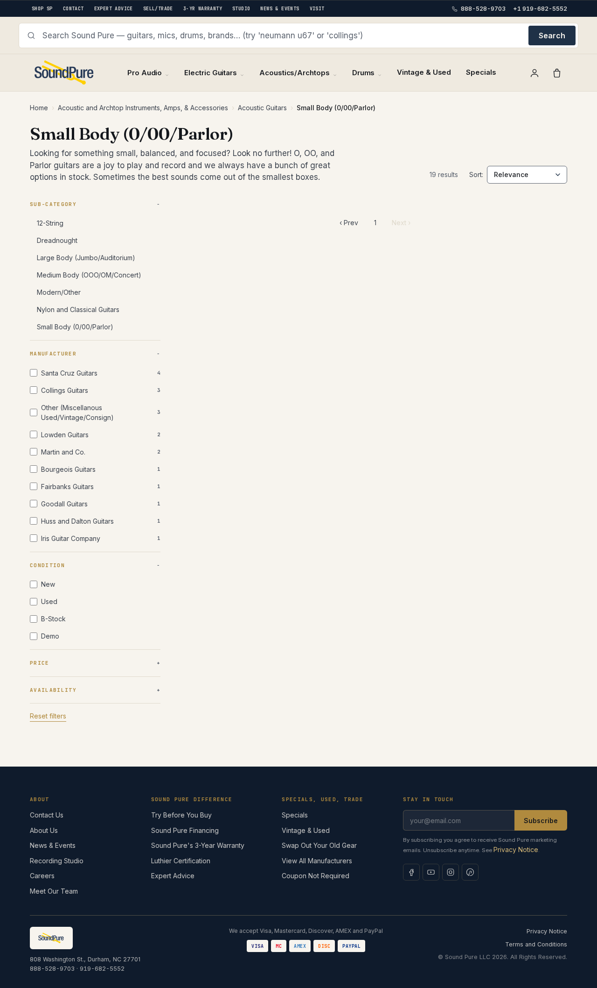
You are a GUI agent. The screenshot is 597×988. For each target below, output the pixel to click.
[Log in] (534, 73)
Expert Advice (172, 876)
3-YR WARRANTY (202, 9)
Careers (42, 876)
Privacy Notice (515, 849)
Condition (47, 565)
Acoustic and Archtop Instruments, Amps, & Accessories (143, 108)
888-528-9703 (52, 968)
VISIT (317, 9)
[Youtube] (431, 872)
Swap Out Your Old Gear (319, 845)
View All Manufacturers (317, 861)
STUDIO (241, 9)
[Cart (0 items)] (557, 73)
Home (39, 108)
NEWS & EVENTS (279, 9)
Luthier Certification (180, 861)
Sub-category (53, 204)
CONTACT (73, 9)
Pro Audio (144, 72)
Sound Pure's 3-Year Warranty (197, 845)
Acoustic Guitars (262, 108)
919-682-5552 (102, 968)
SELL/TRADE (158, 9)
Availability (53, 690)
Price (39, 663)
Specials (481, 72)
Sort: (476, 174)
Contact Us (46, 815)
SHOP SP (42, 9)
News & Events (53, 845)
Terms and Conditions (536, 944)
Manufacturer (53, 353)
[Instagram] (450, 872)
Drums (363, 72)
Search (552, 35)
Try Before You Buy (181, 815)
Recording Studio (56, 861)
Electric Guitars (210, 72)
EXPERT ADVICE (113, 9)
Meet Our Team (54, 891)
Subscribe (541, 821)
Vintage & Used (424, 72)
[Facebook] (411, 872)
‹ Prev (349, 223)
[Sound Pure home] (64, 72)
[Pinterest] (470, 872)
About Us (44, 830)
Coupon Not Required (315, 876)
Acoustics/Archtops (294, 72)
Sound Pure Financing (185, 830)
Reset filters (48, 716)
